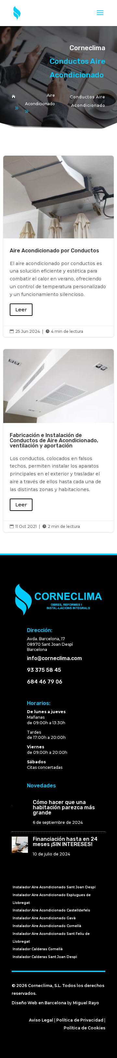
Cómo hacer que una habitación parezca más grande (64, 807)
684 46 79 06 (44, 682)
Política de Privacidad (79, 1020)
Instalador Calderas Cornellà (38, 949)
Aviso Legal (41, 1020)
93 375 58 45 (44, 670)
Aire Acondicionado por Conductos (58, 246)
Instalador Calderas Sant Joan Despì (45, 957)
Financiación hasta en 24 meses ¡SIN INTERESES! (65, 841)
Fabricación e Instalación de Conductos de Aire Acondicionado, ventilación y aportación (58, 440)
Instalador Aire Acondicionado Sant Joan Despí (54, 887)
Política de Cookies (84, 1027)
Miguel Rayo (86, 1002)
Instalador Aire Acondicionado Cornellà (47, 926)
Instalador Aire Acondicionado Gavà (44, 918)
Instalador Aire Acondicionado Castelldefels (51, 910)
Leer (21, 309)
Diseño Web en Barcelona (39, 1002)
